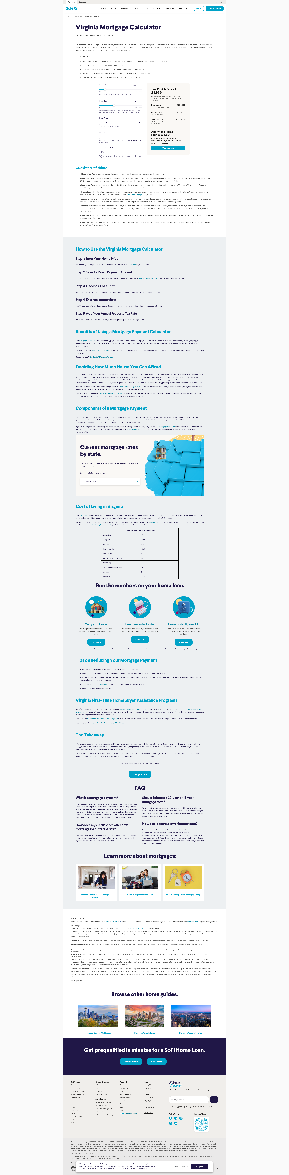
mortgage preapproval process (110, 393)
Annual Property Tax (107, 148)
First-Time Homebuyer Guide (104, 1109)
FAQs (122, 1110)
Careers (122, 1104)
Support (219, 2)
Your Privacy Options (130, 1113)
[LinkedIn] (175, 1118)
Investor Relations (125, 1094)
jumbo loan (154, 522)
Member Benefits (125, 1097)
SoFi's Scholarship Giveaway (104, 1115)
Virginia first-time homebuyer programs (102, 719)
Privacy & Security (149, 1085)
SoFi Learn (98, 1085)
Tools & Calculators (78, 16)
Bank (72, 1085)
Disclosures (148, 1091)
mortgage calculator (87, 341)
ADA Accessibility (149, 1104)
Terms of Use (148, 1088)
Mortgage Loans (76, 1097)
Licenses (147, 1094)
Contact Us (123, 1101)
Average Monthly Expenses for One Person (107, 723)
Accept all (199, 1167)
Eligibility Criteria (149, 1101)
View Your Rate (214, 8)
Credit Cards (74, 1110)
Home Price (103, 85)
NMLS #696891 (112, 922)
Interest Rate (104, 132)
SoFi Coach (74, 1123)
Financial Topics (100, 1088)
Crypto (73, 1113)
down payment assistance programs (134, 709)
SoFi (69, 16)
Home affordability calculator (183, 624)
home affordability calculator (131, 387)
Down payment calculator (140, 624)
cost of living (84, 515)
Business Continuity (150, 1107)
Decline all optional (181, 1167)
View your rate (140, 774)
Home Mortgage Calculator (103, 1102)
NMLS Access (148, 1097)
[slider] (120, 89)
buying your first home (101, 350)
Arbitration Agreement (197, 1108)
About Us (123, 1085)
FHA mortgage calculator (165, 427)
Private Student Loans (77, 1094)
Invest (73, 1107)
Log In (199, 8)
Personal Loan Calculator (102, 1105)
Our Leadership (124, 1088)
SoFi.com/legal (193, 922)
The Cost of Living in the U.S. (101, 357)
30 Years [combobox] (104, 122)
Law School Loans (76, 1116)
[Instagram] (170, 1123)
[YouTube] (175, 1123)
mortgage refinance (99, 684)
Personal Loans (75, 1088)
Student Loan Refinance (78, 1091)
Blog (121, 1107)
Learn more (156, 1061)
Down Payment (105, 101)
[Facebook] (170, 1118)
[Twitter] (181, 1118)
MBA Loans (74, 1120)
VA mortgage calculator (135, 429)
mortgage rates (136, 140)
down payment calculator (148, 278)
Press (121, 1091)
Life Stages (98, 1091)
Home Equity (75, 1101)
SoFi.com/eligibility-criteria (138, 928)
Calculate (96, 642)
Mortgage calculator (96, 624)
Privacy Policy (184, 1108)
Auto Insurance (75, 1104)
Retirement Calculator (101, 1112)
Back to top (148, 1113)
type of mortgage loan (137, 195)
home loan (132, 265)
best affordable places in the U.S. (99, 525)
